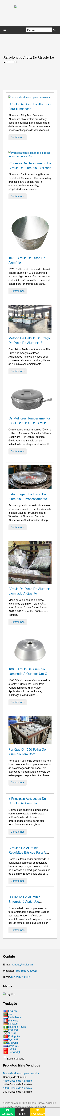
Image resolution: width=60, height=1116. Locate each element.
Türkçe (12, 1049)
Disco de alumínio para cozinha (21, 1073)
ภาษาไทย (13, 1046)
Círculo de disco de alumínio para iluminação (29, 106)
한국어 (12, 1033)
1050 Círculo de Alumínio (17, 1080)
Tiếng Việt (14, 1052)
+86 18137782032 (26, 970)
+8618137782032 (20, 977)
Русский (13, 1039)
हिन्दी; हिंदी (13, 1030)
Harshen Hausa (17, 1026)
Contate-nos (17, 137)
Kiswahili (13, 1042)
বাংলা (10, 1014)
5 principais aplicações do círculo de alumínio (27, 800)
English (12, 1011)
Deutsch (13, 1023)
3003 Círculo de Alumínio (17, 1088)
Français (13, 1020)
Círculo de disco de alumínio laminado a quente (29, 590)
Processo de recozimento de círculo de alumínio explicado (29, 165)
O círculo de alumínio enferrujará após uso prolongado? (24, 901)
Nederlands (14, 1017)
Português (14, 1036)
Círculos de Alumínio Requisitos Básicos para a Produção (27, 852)
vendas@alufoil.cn (22, 964)
